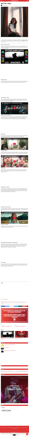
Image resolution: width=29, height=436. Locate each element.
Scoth (12, 302)
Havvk (17, 301)
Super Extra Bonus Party (21, 302)
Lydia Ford (24, 301)
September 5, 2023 (11, 5)
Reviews (12, 428)
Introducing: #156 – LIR (6, 347)
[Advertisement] (14, 358)
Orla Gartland (3, 302)
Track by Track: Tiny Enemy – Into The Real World (9, 350)
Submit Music (15, 428)
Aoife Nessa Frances (5, 301)
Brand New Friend (14, 301)
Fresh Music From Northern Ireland (18, 427)
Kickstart (23, 427)
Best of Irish (15, 5)
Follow (15, 371)
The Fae (26, 302)
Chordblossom (14, 0)
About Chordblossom (3, 427)
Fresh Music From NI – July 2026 (18, 338)
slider (14, 302)
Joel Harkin (20, 301)
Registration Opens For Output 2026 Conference (9, 344)
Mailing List (26, 427)
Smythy (17, 302)
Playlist (10, 302)
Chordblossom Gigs (8, 427)
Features (12, 427)
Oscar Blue (6, 302)
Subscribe (3, 407)
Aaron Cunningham (5, 5)
